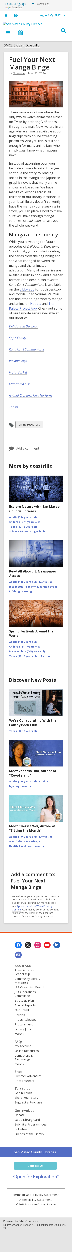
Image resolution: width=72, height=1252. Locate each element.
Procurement (24, 1024)
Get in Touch (23, 1093)
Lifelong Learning (20, 591)
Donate (20, 1115)
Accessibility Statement (35, 1200)
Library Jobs (23, 1029)
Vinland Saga (18, 361)
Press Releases (25, 1019)
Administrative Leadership (25, 972)
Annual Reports (25, 1005)
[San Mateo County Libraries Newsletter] (18, 955)
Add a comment (27, 448)
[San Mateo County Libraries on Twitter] (28, 945)
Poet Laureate (25, 1081)
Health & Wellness (21, 846)
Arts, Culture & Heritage (24, 841)
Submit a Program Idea (31, 1124)
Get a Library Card (27, 1120)
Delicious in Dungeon (23, 326)
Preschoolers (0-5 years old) (27, 651)
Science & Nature (20, 531)
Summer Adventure (28, 1076)
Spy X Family (17, 338)
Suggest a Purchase (28, 1102)
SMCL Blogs (13, 45)
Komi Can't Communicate (26, 349)
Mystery (14, 786)
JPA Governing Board (29, 987)
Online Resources (27, 1051)
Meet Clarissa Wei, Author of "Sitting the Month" (32, 828)
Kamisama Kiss (19, 384)
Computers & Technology (24, 1057)
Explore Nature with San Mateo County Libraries (34, 508)
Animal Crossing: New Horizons (30, 395)
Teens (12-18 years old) (23, 526)
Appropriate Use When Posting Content (32, 907)
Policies (20, 1015)
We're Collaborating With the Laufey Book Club (32, 722)
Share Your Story (26, 1097)
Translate (16, 7)
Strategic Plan (24, 1000)
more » (19, 1034)
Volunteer (21, 1129)
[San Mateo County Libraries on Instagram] (37, 945)
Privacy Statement (46, 1195)
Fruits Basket (18, 372)
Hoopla (35, 303)
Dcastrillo (32, 45)
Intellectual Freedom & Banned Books (33, 586)
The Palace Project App (31, 306)
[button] (6, 15)
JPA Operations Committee (25, 994)
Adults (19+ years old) (23, 517)
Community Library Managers (27, 980)
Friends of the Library (29, 1134)
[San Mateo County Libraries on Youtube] (47, 945)
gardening (40, 531)
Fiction (45, 656)
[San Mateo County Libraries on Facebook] (18, 945)
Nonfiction (46, 582)
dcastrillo (19, 73)
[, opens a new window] (36, 1178)
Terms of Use (21, 1195)
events (26, 786)
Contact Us (35, 1166)
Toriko (13, 407)
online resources (29, 425)
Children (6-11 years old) (24, 522)
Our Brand (22, 1010)
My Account (23, 1046)
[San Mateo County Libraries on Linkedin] (56, 945)
